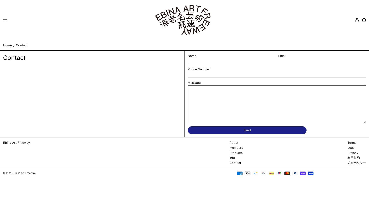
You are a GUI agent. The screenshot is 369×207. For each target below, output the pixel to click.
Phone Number (198, 69)
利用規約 (353, 158)
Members (236, 148)
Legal (351, 148)
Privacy (352, 153)
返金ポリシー (356, 163)
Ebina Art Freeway (16, 143)
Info (232, 158)
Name (192, 56)
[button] (364, 20)
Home (7, 45)
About (233, 143)
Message (194, 83)
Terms (351, 143)
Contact (22, 45)
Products (236, 153)
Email (282, 56)
